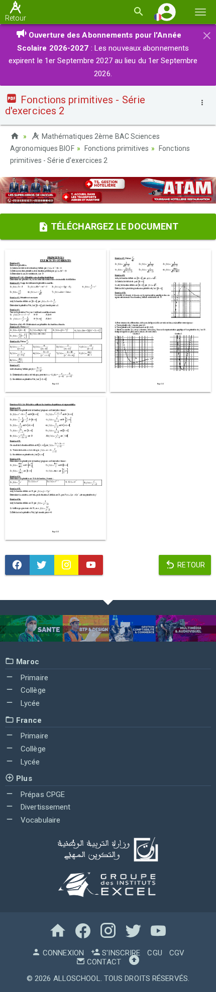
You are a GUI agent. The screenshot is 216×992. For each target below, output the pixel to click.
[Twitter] (42, 565)
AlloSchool (76, 978)
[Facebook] (17, 565)
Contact (103, 961)
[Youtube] (90, 565)
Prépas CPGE (42, 794)
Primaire (33, 677)
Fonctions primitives (116, 148)
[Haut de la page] (134, 961)
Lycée (29, 703)
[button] (166, 12)
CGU (154, 952)
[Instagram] (66, 565)
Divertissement (45, 807)
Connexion (62, 952)
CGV (176, 952)
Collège (32, 690)
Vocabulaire (39, 820)
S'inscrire (120, 952)
